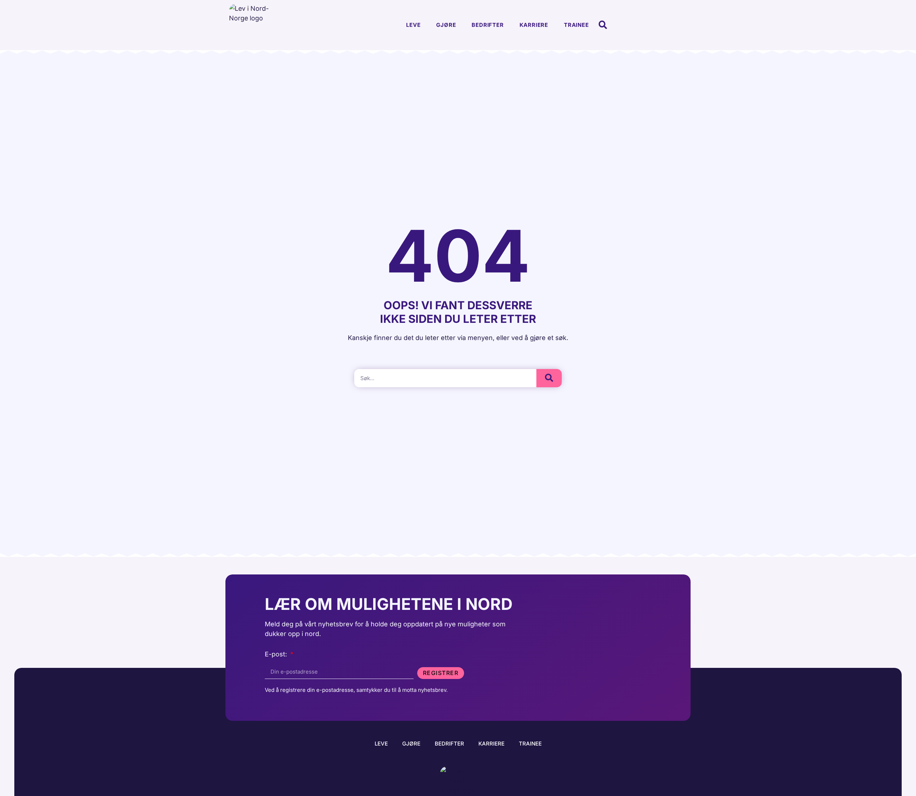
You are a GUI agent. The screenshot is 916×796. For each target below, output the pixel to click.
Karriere (534, 24)
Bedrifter (487, 24)
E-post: (277, 654)
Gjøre (446, 24)
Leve (413, 24)
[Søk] (549, 378)
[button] (603, 25)
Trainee (576, 24)
